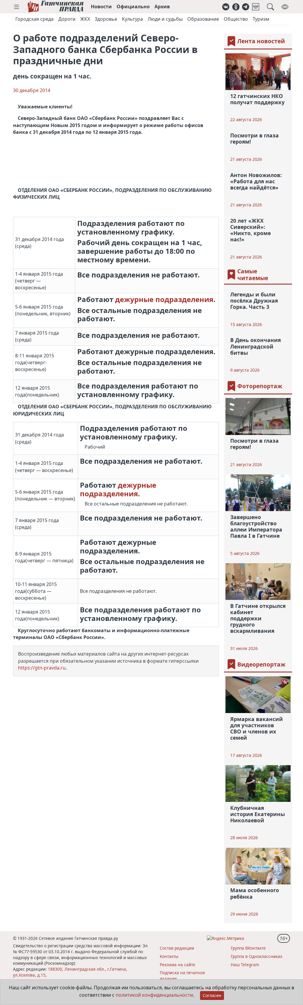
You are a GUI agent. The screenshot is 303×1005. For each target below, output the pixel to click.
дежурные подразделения (164, 299)
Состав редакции (177, 948)
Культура (132, 19)
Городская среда (34, 19)
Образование (203, 19)
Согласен (212, 995)
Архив (162, 6)
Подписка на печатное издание (182, 975)
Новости (101, 6)
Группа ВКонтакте (248, 948)
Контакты (169, 956)
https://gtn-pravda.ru (42, 667)
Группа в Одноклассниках (256, 956)
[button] (16, 6)
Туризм (261, 19)
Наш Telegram (245, 964)
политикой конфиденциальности (154, 995)
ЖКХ (85, 19)
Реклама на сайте (177, 964)
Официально (133, 6)
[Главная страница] (55, 6)
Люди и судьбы (165, 19)
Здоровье (106, 19)
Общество (236, 19)
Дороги (66, 19)
